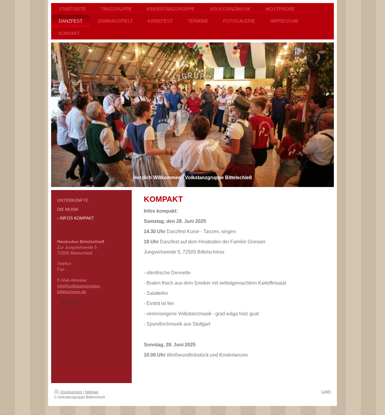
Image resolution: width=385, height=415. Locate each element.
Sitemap (91, 392)
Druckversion (71, 392)
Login (326, 391)
